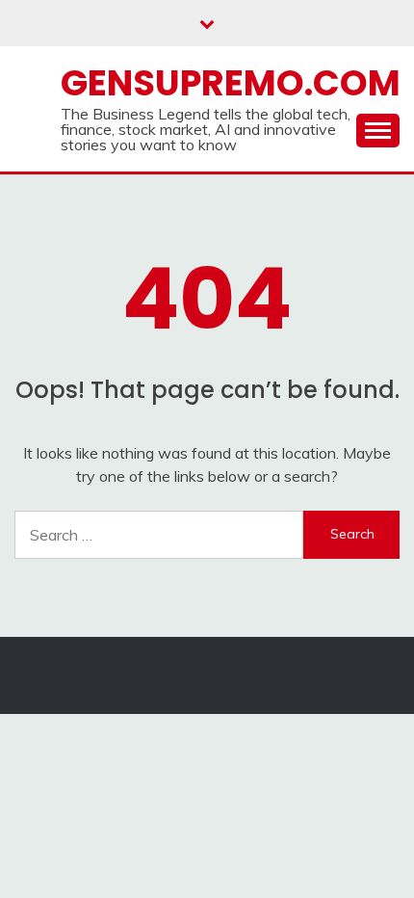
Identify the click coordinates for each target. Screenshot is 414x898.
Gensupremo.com (231, 83)
